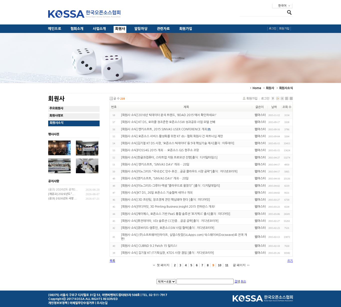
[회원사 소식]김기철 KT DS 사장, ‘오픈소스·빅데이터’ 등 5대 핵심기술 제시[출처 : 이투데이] (177, 143)
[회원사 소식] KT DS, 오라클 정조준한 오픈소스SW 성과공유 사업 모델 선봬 (168, 122)
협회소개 (77, 28)
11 (226, 265)
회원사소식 (286, 88)
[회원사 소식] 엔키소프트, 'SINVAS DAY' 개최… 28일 (155, 164)
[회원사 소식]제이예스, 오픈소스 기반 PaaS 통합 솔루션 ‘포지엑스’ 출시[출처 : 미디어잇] (175, 213)
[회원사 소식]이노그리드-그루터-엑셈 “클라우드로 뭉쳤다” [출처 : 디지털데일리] (170, 185)
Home (257, 88)
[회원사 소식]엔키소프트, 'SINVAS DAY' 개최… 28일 (154, 178)
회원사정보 (56, 115)
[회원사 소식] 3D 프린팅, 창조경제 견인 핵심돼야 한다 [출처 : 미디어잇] (165, 199)
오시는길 (102, 303)
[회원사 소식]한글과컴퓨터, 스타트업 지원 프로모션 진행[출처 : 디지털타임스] (169, 157)
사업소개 (99, 28)
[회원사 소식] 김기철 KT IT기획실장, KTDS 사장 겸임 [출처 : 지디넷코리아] (167, 252)
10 (219, 265)
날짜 (274, 107)
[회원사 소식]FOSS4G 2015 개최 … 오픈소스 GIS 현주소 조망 (160, 150)
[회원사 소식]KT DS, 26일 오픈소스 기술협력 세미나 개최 (156, 192)
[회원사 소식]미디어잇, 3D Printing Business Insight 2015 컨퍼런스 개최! (168, 206)
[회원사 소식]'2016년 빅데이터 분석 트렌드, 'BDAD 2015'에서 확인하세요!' (168, 115)
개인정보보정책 (57, 303)
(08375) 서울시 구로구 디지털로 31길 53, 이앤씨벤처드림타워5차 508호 (94, 295)
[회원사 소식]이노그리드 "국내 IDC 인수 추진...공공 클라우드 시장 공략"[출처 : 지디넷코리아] (179, 171)
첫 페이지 (163, 265)
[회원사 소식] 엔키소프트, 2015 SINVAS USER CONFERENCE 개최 (164, 129)
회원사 (120, 28)
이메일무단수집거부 (82, 303)
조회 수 (286, 107)
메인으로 (54, 28)
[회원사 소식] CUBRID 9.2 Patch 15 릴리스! (149, 245)
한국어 (282, 5)
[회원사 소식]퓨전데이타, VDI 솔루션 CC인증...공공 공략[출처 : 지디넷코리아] (169, 220)
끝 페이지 (239, 265)
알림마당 (141, 28)
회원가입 (185, 28)
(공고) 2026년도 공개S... (63, 189)
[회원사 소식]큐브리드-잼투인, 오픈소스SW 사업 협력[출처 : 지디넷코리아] (167, 227)
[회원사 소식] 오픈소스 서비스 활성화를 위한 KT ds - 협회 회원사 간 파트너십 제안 (172, 136)
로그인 (273, 28)
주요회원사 (56, 108)
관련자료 (163, 28)
